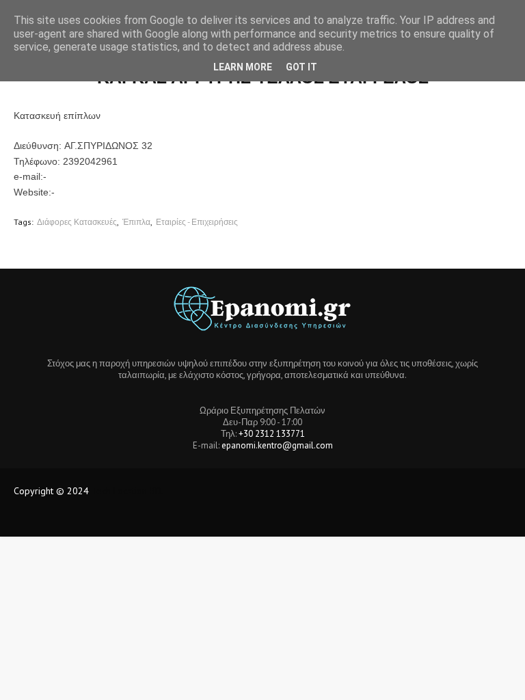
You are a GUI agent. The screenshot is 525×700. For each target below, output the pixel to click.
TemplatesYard (115, 518)
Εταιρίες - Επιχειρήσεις (197, 222)
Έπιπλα (136, 222)
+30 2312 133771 (272, 434)
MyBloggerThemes (242, 518)
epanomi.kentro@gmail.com (277, 445)
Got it (301, 67)
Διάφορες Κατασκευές (77, 222)
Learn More (242, 67)
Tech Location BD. (127, 491)
